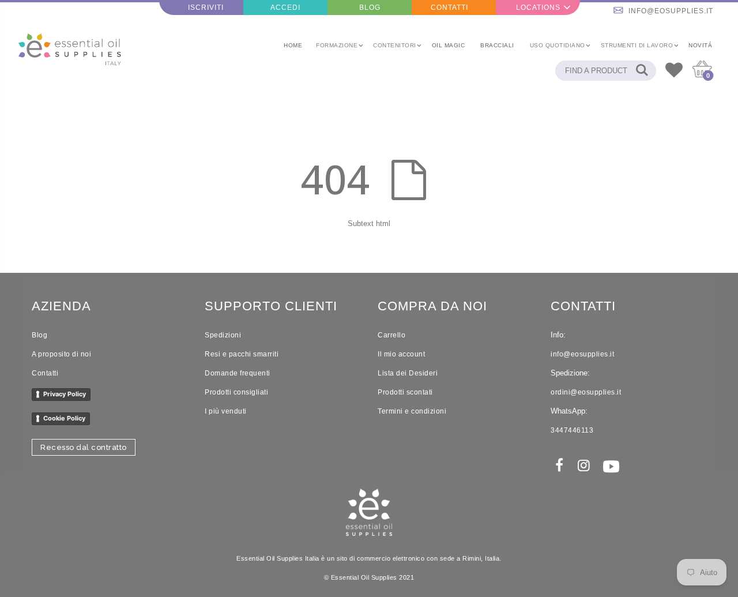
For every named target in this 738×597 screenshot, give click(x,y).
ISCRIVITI (206, 7)
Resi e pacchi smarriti (241, 354)
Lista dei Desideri (408, 373)
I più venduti (226, 411)
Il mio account (401, 354)
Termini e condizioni (412, 411)
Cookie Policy (64, 418)
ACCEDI (285, 7)
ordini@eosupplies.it (586, 392)
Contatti (45, 373)
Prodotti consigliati (236, 392)
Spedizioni (223, 335)
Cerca (641, 70)
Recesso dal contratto (83, 447)
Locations (538, 7)
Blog (39, 335)
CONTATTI (449, 7)
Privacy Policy (64, 394)
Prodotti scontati (405, 392)
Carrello (391, 335)
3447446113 (572, 430)
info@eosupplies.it (670, 11)
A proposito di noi (61, 354)
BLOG (370, 7)
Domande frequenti (237, 373)
